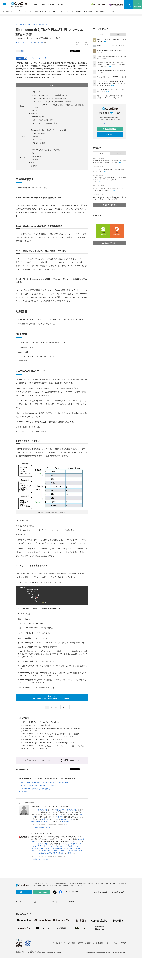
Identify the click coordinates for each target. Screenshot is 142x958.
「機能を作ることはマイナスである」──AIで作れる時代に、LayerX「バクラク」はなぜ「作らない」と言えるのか (111, 64)
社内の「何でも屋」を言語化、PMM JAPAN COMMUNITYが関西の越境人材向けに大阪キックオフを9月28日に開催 (111, 83)
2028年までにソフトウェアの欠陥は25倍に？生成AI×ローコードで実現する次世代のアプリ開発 (109, 198)
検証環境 (34, 113)
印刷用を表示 (23, 769)
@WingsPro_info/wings (39, 821)
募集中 (60, 817)
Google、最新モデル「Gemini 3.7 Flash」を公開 (111, 77)
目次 (51, 85)
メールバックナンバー (111, 123)
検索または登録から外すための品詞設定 (46, 150)
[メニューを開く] (4, 4)
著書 (43, 819)
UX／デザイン (101, 11)
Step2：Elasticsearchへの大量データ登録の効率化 (50, 98)
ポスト (75, 51)
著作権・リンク (60, 943)
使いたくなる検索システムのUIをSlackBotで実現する (39, 785)
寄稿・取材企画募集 (100, 892)
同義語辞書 (36, 136)
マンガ (111, 11)
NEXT (64, 707)
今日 (101, 35)
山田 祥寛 (41, 42)
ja (33, 153)
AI (26, 11)
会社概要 (88, 943)
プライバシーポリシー (112, 943)
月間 (118, 35)
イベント (51, 4)
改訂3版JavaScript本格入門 (47, 851)
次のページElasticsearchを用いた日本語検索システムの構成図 (51, 697)
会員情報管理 (71, 943)
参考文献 (34, 166)
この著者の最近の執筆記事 (40, 827)
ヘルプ (52, 943)
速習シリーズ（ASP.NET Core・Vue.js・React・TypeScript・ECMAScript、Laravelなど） (56, 848)
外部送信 (123, 943)
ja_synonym (36, 156)
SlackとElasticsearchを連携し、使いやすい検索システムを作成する (44, 782)
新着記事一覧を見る (110, 205)
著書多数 (71, 853)
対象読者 (34, 110)
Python (78, 11)
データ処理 (20, 51)
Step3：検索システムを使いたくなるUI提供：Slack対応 (51, 101)
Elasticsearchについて (38, 117)
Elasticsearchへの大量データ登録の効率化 (35, 789)
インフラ (52, 11)
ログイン (111, 134)
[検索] (20, 11)
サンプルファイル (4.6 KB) (37, 58)
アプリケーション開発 (37, 11)
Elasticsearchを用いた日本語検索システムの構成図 (49, 130)
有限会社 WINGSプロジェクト (65, 810)
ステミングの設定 (38, 143)
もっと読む (23, 791)
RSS (57, 819)
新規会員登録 (110, 129)
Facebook (65, 821)
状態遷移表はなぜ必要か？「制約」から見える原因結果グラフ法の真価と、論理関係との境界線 (109, 161)
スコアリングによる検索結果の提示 (44, 123)
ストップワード (37, 139)
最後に (33, 162)
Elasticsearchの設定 (38, 133)
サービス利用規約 (98, 943)
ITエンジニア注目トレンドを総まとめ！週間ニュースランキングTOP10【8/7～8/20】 (109, 189)
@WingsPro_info (66, 819)
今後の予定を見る (111, 243)
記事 (43, 4)
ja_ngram (35, 159)
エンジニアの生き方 (65, 11)
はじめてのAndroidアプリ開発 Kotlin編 (49, 853)
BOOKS (60, 4)
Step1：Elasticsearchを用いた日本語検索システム (50, 95)
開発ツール (88, 11)
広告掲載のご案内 (118, 892)
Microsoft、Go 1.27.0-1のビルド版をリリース (110, 45)
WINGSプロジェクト (40, 810)
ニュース (35, 4)
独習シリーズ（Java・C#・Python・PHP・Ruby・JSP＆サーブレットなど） (56, 845)
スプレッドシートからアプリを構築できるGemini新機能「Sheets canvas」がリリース (111, 97)
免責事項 (80, 943)
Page (22, 136)
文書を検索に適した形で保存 (42, 120)
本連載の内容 (35, 92)
